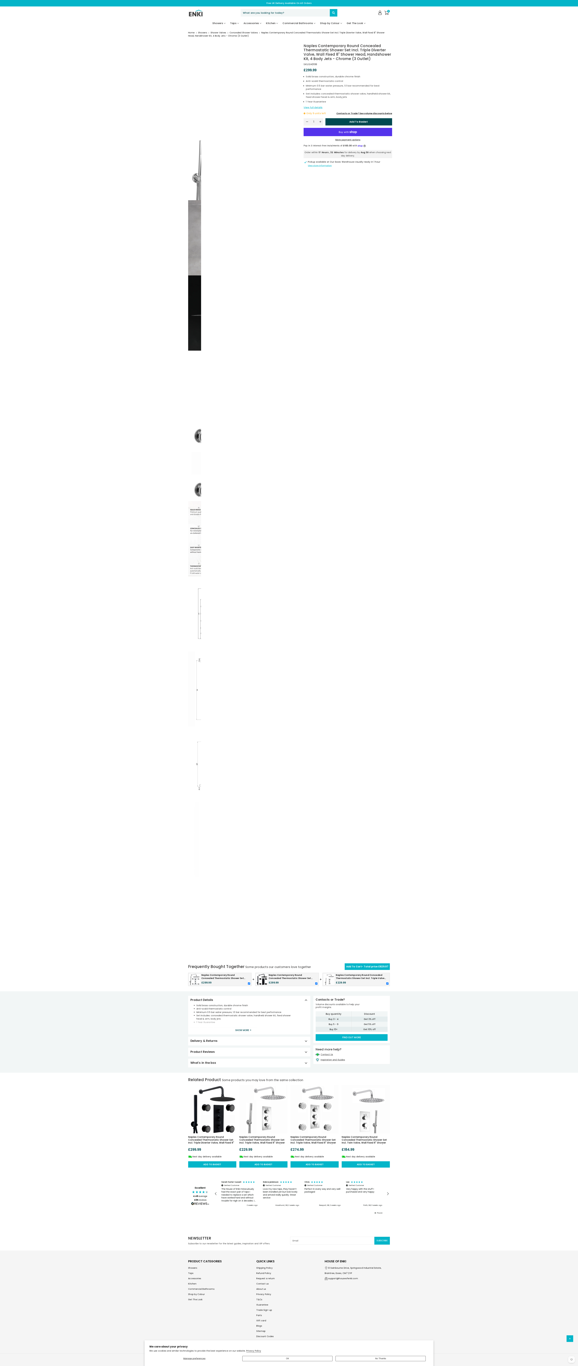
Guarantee (262, 1304)
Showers (202, 32)
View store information (320, 165)
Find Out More (351, 1037)
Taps (190, 1273)
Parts (259, 1315)
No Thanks (380, 1358)
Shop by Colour (196, 1294)
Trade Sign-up (264, 1310)
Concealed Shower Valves (244, 32)
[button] (386, 12)
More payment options (347, 139)
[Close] (324, 13)
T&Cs (259, 1299)
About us (261, 1288)
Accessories (194, 1278)
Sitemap (261, 1331)
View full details (313, 107)
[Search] (333, 13)
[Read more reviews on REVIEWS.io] (200, 1204)
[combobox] (289, 13)
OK (287, 1358)
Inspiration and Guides (333, 1059)
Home (191, 32)
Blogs (259, 1325)
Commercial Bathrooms (201, 1288)
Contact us (262, 1283)
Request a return (265, 1278)
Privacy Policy (253, 1350)
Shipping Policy (264, 1267)
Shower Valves (218, 32)
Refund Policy (263, 1273)
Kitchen (192, 1283)
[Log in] (380, 12)
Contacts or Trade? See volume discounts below (364, 113)
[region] (301, 1194)
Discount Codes (265, 1336)
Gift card (261, 1320)
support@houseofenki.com (343, 1278)
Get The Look (195, 1299)
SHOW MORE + (243, 1030)
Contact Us (327, 1054)
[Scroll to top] (570, 1338)
